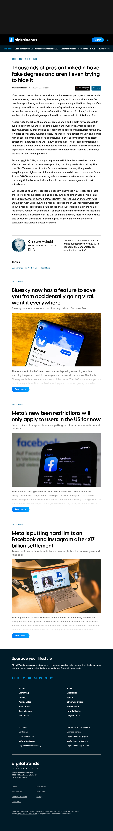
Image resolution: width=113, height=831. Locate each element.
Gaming (22, 697)
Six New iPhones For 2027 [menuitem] (46, 49)
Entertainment (25, 711)
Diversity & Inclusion (19, 797)
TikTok (35, 678)
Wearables (72, 693)
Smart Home (24, 706)
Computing (24, 693)
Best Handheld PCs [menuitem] (86, 49)
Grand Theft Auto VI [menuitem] (24, 49)
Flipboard (51, 678)
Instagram (18, 678)
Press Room (41, 791)
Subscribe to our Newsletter (78, 727)
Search (108, 39)
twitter (34, 249)
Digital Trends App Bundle (78, 745)
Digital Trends (18, 44)
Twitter (24, 678)
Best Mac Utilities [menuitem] (68, 49)
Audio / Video (25, 702)
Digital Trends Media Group (27, 814)
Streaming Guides (75, 702)
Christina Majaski (20, 88)
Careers (14, 786)
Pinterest (40, 678)
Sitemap (39, 797)
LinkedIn (46, 678)
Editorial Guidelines (27, 741)
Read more (20, 389)
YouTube (29, 678)
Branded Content (74, 732)
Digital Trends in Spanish (77, 741)
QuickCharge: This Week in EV (24, 268)
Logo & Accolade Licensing (30, 745)
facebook (29, 249)
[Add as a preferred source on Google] (82, 88)
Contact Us (23, 732)
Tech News (45, 268)
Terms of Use (16, 802)
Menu (4, 39)
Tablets (70, 688)
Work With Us (17, 791)
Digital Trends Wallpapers (77, 736)
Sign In (98, 39)
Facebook (13, 678)
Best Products (73, 706)
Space (70, 697)
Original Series (73, 715)
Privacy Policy (41, 786)
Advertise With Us (26, 736)
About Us (23, 727)
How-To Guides (73, 711)
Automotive (24, 715)
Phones (22, 688)
